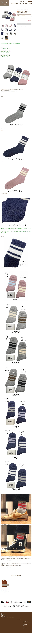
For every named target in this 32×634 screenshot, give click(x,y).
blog (23, 3)
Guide (20, 3)
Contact (30, 3)
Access (26, 3)
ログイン (29, 622)
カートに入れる (24, 23)
